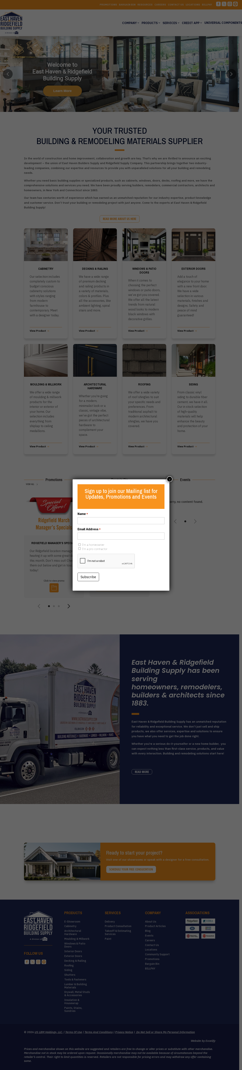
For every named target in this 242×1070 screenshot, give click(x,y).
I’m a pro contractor (94, 549)
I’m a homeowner (93, 545)
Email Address (89, 529)
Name (83, 514)
